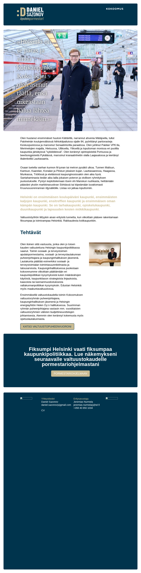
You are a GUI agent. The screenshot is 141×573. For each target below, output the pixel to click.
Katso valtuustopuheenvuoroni (47, 326)
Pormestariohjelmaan (70, 373)
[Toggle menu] (122, 20)
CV (43, 410)
